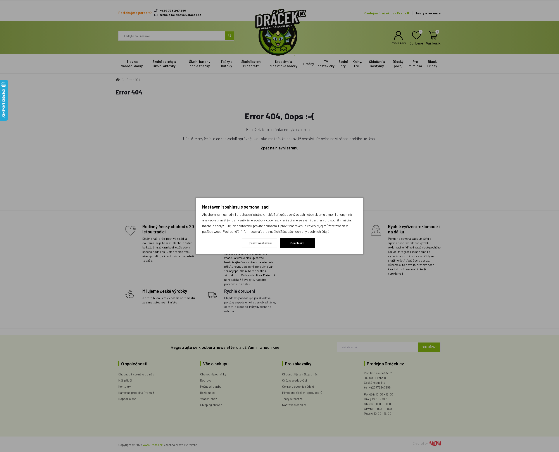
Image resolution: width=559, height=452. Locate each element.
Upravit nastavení (260, 243)
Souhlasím (297, 243)
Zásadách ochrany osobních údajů (305, 231)
